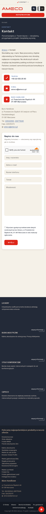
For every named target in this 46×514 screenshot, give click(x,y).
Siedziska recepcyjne (9, 450)
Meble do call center (9, 452)
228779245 (19, 121)
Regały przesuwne (8, 461)
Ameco (4, 50)
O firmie (6, 505)
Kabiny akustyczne (8, 448)
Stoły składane (7, 439)
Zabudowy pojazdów (9, 463)
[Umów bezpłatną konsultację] (41, 509)
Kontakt (30, 508)
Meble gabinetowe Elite (10, 459)
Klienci (13, 505)
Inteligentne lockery (9, 477)
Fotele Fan (5, 472)
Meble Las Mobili (7, 470)
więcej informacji (37, 330)
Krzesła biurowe (7, 437)
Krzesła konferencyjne (10, 466)
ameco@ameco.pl (11, 127)
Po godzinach (38, 505)
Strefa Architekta (25, 505)
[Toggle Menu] (39, 8)
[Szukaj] (33, 8)
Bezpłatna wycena (23, 15)
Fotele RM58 (6, 441)
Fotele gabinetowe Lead (10, 474)
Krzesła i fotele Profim (9, 455)
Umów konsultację (19, 508)
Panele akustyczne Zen (10, 444)
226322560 (9, 121)
